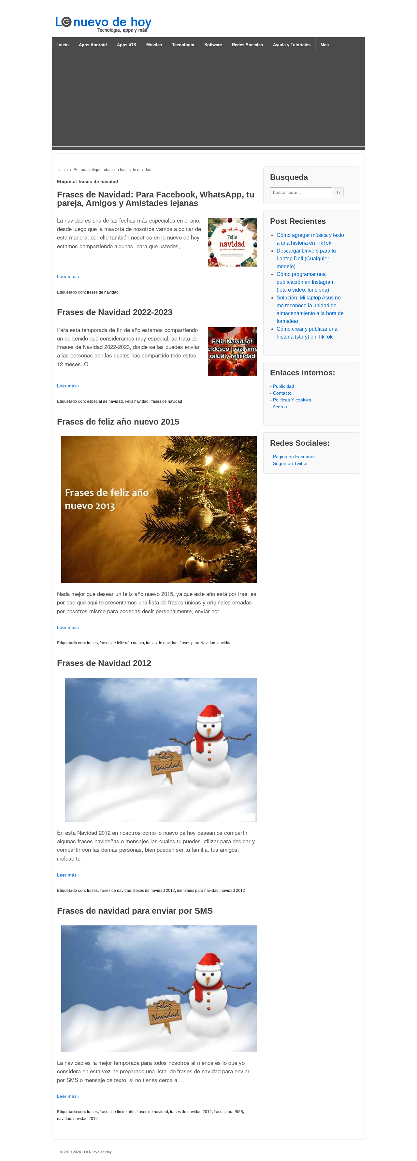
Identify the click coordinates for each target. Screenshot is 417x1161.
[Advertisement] (208, 100)
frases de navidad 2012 (154, 890)
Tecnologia (183, 44)
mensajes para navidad (198, 890)
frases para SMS (228, 1112)
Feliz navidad (137, 401)
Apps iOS (126, 44)
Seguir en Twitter (290, 463)
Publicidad (283, 386)
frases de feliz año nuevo (122, 643)
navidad (224, 643)
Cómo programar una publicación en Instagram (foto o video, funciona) (306, 282)
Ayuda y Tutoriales (291, 44)
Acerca (280, 406)
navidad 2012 (233, 890)
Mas (325, 44)
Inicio (63, 44)
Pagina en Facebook (294, 456)
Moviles (154, 44)
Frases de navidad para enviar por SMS (135, 911)
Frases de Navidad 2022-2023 (114, 312)
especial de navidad (105, 401)
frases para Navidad (197, 643)
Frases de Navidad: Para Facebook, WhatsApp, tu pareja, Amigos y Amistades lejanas (155, 199)
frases (92, 643)
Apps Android (93, 44)
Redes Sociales (247, 44)
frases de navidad (103, 292)
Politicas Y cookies (292, 399)
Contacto (282, 393)
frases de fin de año (117, 1112)
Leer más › (68, 276)
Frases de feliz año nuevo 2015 (118, 422)
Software (213, 44)
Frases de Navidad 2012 (104, 663)
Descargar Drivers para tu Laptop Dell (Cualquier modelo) (306, 258)
